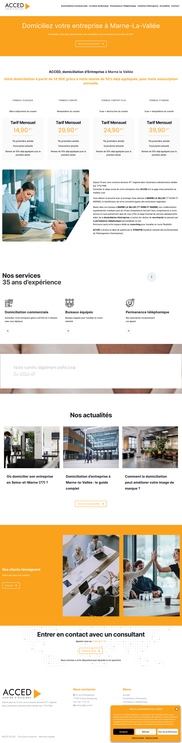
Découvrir (9, 585)
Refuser (145, 732)
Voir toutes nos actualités (89, 504)
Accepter (123, 732)
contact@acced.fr (84, 705)
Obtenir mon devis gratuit (89, 44)
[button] (176, 709)
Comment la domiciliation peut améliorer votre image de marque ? (149, 482)
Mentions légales (138, 738)
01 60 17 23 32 (82, 702)
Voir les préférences (167, 732)
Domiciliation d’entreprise (135, 698)
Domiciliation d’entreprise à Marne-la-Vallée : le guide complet (88, 482)
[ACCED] (18, 6)
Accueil (126, 695)
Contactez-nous (89, 651)
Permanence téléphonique (135, 702)
